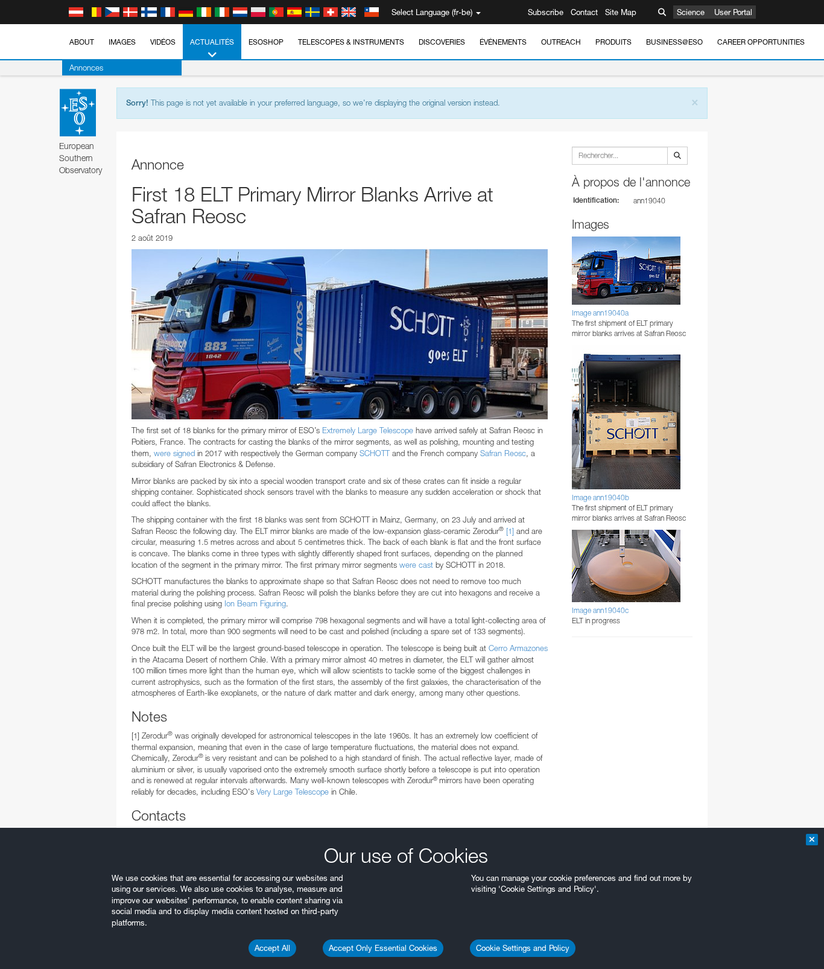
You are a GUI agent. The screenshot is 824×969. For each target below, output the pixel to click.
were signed (174, 453)
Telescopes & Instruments (351, 41)
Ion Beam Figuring (255, 603)
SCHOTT (376, 453)
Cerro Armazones (518, 648)
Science (691, 12)
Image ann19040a (600, 312)
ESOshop (266, 41)
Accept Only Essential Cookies (383, 948)
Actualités (212, 41)
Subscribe (545, 12)
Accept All (272, 948)
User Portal (733, 12)
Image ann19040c (600, 610)
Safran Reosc (503, 453)
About (81, 41)
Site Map (620, 12)
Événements (503, 41)
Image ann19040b (600, 497)
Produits (613, 41)
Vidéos (163, 41)
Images (122, 41)
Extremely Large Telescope (369, 430)
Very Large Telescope (291, 791)
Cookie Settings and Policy (522, 948)
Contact (584, 12)
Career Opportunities (761, 41)
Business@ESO (674, 41)
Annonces (86, 67)
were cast (416, 565)
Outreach (561, 41)
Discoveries (442, 41)
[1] (510, 531)
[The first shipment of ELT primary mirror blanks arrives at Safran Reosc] (340, 334)
